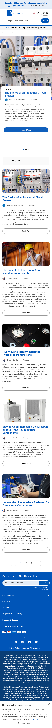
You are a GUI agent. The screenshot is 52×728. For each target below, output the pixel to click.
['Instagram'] (22, 642)
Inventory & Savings (10, 620)
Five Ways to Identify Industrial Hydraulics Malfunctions (21, 353)
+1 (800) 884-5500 (27, 6)
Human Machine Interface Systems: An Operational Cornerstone (25, 504)
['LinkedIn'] (29, 642)
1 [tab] (23, 149)
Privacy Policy (45, 589)
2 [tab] (26, 149)
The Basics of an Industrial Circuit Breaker (25, 94)
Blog (13, 33)
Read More (26, 231)
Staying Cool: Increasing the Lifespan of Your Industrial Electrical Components (25, 430)
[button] (26, 723)
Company (6, 601)
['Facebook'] (15, 642)
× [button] (49, 704)
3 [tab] (28, 149)
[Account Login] (38, 13)
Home (4, 33)
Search (45, 20)
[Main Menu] (4, 13)
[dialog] (26, 714)
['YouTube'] (36, 642)
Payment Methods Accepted (13, 626)
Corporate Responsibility (12, 614)
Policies (5, 608)
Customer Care (8, 595)
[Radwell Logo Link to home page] (15, 13)
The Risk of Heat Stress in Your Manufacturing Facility (21, 272)
